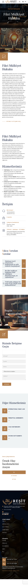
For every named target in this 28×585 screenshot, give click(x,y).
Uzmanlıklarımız (5, 546)
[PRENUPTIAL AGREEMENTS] (4, 419)
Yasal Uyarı (4, 532)
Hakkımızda (4, 543)
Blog (3, 551)
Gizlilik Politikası (5, 529)
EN (25, 1)
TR (23, 1)
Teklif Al (4, 521)
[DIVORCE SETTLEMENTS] (4, 437)
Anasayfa (4, 540)
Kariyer (3, 548)
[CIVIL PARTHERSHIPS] (4, 428)
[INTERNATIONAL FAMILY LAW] (4, 410)
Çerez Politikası (5, 526)
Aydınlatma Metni (5, 524)
